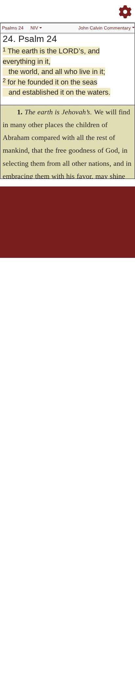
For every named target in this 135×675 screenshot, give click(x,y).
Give (123, 209)
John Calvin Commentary (104, 27)
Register (27, 209)
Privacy (96, 209)
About (66, 209)
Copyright (81, 209)
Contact (111, 209)
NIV (34, 27)
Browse (41, 209)
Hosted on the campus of (34, 238)
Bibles (54, 209)
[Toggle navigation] (123, 9)
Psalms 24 (13, 27)
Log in (13, 209)
